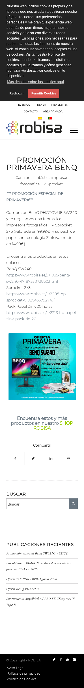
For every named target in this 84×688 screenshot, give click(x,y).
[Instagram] (74, 659)
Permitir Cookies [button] (43, 93)
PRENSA (40, 104)
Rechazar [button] (16, 93)
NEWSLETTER (59, 104)
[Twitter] (54, 659)
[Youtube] (67, 659)
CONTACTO (31, 111)
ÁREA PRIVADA (52, 111)
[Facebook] (61, 659)
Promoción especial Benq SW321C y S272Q (37, 553)
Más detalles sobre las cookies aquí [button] (35, 82)
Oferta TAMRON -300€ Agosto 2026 (31, 579)
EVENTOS (24, 104)
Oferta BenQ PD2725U (22, 588)
